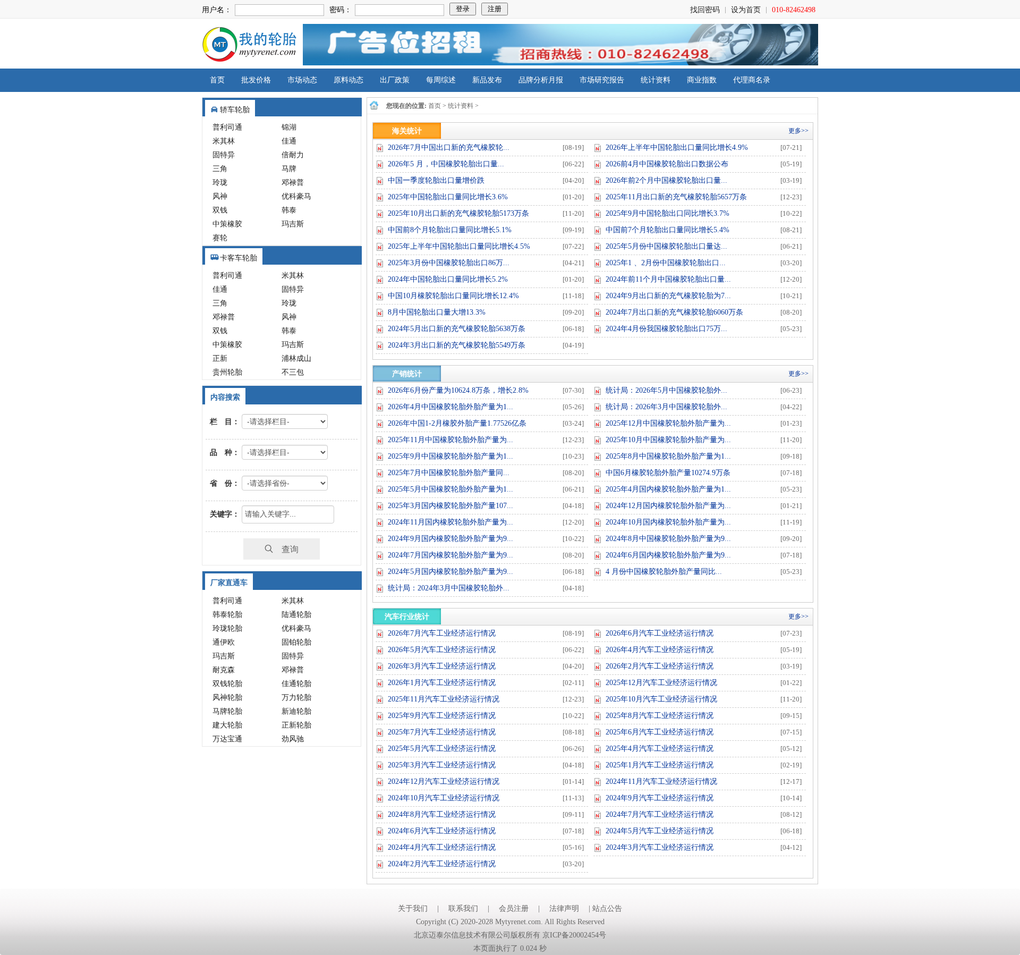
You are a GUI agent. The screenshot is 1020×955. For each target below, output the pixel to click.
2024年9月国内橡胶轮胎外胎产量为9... (450, 539)
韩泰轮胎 (227, 615)
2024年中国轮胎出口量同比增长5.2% (448, 279)
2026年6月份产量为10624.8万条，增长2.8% (458, 390)
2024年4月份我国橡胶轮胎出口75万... (666, 329)
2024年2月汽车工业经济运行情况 (442, 864)
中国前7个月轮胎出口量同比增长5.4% (667, 230)
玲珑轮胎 (227, 628)
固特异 (223, 155)
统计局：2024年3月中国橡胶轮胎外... (448, 588)
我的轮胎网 (249, 44)
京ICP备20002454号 (574, 935)
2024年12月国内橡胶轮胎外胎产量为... (668, 506)
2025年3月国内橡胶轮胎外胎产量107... (450, 506)
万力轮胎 (296, 698)
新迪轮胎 (296, 711)
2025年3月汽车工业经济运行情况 (442, 765)
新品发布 (487, 80)
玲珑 (219, 183)
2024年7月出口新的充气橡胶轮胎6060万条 (674, 312)
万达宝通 (227, 739)
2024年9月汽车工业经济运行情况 (659, 798)
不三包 (293, 372)
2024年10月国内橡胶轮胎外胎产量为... (668, 522)
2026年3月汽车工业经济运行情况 (442, 666)
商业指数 (702, 80)
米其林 (223, 141)
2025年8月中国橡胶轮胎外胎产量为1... (668, 456)
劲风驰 (293, 739)
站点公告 (607, 908)
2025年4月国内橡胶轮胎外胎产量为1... (668, 489)
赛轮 (219, 238)
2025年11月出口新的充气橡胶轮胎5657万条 (676, 197)
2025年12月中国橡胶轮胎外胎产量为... (668, 423)
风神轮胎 (227, 698)
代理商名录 (751, 80)
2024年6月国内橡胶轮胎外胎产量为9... (668, 555)
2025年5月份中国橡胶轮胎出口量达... (666, 246)
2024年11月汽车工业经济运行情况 (661, 781)
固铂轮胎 (296, 642)
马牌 (289, 169)
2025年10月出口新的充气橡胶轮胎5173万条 (458, 213)
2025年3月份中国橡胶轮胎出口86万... (448, 263)
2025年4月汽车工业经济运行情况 (659, 749)
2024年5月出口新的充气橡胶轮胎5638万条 (456, 329)
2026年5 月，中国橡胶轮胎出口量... (446, 164)
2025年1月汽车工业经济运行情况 (659, 765)
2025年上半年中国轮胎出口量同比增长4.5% (459, 246)
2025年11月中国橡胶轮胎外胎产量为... (450, 440)
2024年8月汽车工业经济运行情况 (442, 814)
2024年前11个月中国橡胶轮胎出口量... (668, 279)
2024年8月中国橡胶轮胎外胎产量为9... (668, 539)
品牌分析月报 (540, 80)
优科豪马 (296, 196)
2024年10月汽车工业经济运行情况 (443, 798)
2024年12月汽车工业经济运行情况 (443, 781)
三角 (219, 169)
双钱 (219, 210)
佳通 (289, 141)
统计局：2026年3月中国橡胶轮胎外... (666, 407)
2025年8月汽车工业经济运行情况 (659, 716)
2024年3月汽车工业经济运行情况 (659, 847)
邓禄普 (293, 183)
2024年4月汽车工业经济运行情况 (442, 847)
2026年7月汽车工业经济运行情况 (442, 633)
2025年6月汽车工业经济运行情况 (659, 732)
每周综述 (441, 80)
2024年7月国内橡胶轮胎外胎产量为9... (450, 555)
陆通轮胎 (296, 615)
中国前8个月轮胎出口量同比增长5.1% (450, 230)
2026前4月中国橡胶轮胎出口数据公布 (667, 164)
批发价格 (256, 80)
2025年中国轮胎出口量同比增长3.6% (448, 197)
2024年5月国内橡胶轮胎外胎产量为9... (450, 572)
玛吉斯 (293, 224)
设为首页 (746, 10)
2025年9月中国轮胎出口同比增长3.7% (667, 213)
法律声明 (564, 908)
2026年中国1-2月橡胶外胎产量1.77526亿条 (457, 423)
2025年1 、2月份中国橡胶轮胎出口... (666, 263)
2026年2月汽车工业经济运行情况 (659, 666)
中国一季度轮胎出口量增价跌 (436, 180)
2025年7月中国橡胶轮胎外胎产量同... (448, 473)
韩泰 (289, 210)
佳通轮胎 (296, 684)
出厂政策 (395, 80)
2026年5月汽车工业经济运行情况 (442, 650)
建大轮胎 (227, 725)
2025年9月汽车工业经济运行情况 (442, 716)
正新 (219, 358)
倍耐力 (293, 155)
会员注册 (514, 908)
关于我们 (413, 908)
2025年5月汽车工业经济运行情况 (442, 749)
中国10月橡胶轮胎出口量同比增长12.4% (453, 296)
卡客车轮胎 (238, 258)
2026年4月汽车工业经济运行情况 (659, 650)
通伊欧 (223, 642)
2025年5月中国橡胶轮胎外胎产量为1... (450, 489)
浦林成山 (296, 358)
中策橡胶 (227, 224)
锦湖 (289, 127)
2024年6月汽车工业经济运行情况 (442, 831)
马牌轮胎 (227, 711)
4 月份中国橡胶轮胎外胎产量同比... (664, 572)
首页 (217, 80)
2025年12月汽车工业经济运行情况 (661, 683)
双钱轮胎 (227, 684)
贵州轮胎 (227, 372)
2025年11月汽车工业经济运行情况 (443, 699)
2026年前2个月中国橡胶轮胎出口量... (666, 180)
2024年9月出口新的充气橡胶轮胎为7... (668, 296)
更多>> (798, 130)
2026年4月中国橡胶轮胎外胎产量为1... (450, 407)
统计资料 (655, 80)
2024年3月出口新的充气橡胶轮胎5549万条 (456, 345)
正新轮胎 (296, 725)
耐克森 (223, 670)
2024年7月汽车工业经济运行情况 (659, 814)
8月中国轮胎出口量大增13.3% (437, 312)
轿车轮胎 (235, 110)
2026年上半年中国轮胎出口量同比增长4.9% (677, 147)
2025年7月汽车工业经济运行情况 (442, 732)
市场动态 (302, 80)
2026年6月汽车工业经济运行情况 (659, 633)
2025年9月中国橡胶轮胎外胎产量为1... (450, 456)
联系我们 (463, 908)
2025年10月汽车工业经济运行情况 (661, 699)
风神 (219, 196)
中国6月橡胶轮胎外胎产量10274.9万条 (668, 473)
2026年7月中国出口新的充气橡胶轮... (448, 147)
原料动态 (348, 80)
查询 (286, 549)
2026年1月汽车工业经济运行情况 (442, 683)
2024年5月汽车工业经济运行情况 (659, 831)
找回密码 (705, 10)
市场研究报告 (602, 80)
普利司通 (227, 127)
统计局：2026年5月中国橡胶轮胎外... (666, 390)
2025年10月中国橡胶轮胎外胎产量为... (668, 440)
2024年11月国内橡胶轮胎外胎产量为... (450, 522)
